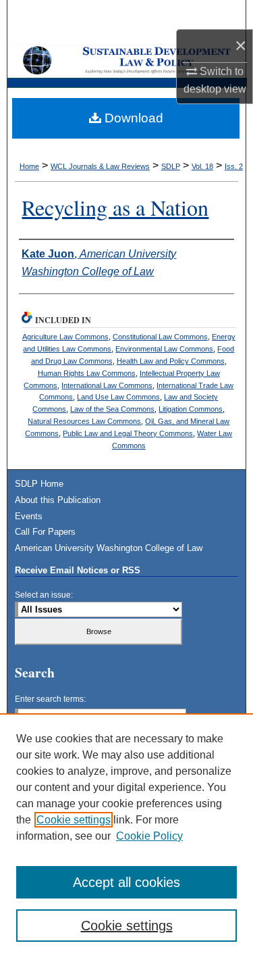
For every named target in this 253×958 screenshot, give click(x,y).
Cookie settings (73, 819)
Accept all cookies (126, 882)
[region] (126, 835)
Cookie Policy (149, 836)
